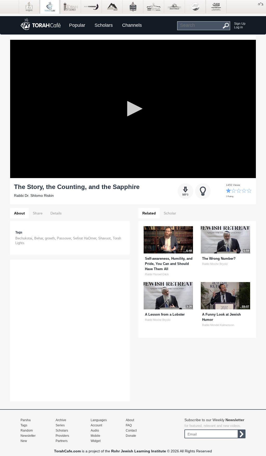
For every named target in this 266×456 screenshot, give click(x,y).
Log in (238, 27)
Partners (62, 441)
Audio (95, 430)
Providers (62, 436)
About (19, 213)
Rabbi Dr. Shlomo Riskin (34, 195)
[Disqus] (69, 330)
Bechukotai (23, 238)
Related (149, 213)
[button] (133, 108)
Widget (96, 441)
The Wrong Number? (219, 258)
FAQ (129, 425)
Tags (24, 425)
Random (27, 430)
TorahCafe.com (67, 451)
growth (50, 238)
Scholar (170, 213)
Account (96, 425)
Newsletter (28, 436)
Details (56, 213)
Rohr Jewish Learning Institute (138, 451)
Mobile (95, 436)
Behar (38, 238)
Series (60, 425)
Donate (131, 436)
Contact (131, 430)
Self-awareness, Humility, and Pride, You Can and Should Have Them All (168, 264)
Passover (64, 238)
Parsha (26, 420)
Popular (77, 25)
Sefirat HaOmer (84, 238)
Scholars (104, 25)
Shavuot (104, 238)
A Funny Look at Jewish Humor (221, 317)
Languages (99, 420)
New (24, 441)
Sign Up (239, 23)
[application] (133, 109)
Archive (61, 420)
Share (38, 213)
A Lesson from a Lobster (165, 314)
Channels (132, 25)
